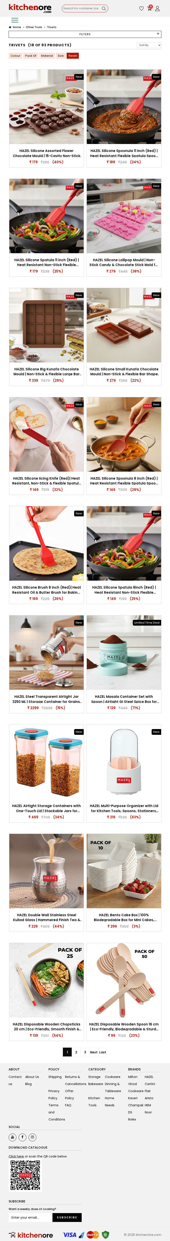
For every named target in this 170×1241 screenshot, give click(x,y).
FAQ (68, 1105)
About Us (32, 1077)
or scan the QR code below (38, 1156)
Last (102, 1052)
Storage (94, 1077)
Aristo (149, 1098)
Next (94, 1052)
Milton (132, 1077)
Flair (148, 1091)
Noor (148, 1112)
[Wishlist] (141, 8)
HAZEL (149, 1077)
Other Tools (34, 27)
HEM (148, 1105)
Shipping (55, 1077)
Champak (135, 1105)
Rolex (132, 1119)
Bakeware (95, 1084)
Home (16, 27)
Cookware (112, 1077)
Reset (73, 56)
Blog (28, 1084)
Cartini (150, 1084)
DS (130, 1112)
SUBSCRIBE (67, 1217)
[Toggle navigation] (15, 21)
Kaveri (132, 1098)
